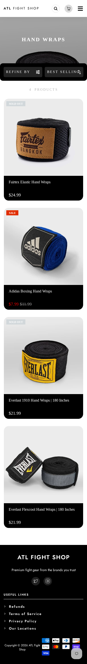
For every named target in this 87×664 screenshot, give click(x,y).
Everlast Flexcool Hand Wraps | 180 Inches (42, 509)
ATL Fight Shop (29, 647)
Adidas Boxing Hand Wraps (30, 291)
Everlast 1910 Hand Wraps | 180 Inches (39, 400)
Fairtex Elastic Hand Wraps (30, 182)
